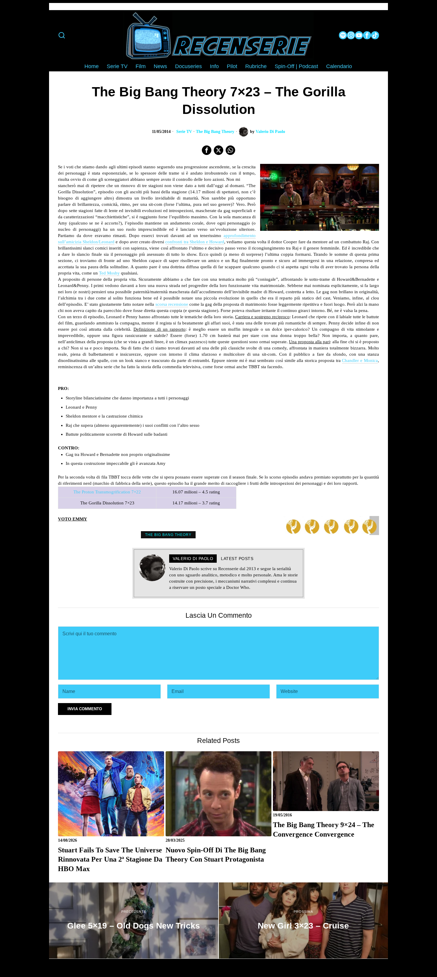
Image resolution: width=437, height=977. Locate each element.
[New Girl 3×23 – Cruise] (303, 920)
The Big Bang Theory (215, 131)
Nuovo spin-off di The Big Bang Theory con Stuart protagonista (216, 854)
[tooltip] (343, 35)
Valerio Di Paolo (270, 131)
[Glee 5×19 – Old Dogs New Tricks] (133, 920)
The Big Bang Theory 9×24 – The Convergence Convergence (323, 829)
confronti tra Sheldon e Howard (194, 241)
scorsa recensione (171, 304)
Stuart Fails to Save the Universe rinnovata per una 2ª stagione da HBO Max (110, 859)
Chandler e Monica (360, 360)
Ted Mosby (109, 273)
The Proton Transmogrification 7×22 (107, 492)
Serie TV (184, 131)
